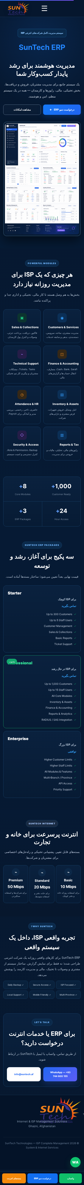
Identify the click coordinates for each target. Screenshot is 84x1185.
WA (75, 1162)
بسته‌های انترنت (14, 1178)
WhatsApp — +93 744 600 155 (60, 1074)
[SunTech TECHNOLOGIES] (60, 1111)
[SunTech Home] (18, 8)
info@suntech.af (23, 1074)
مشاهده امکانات (22, 109)
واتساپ (70, 1178)
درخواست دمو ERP (62, 109)
